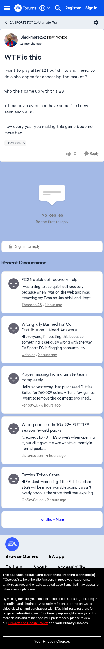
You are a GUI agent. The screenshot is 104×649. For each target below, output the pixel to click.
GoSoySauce (33, 500)
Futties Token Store (41, 475)
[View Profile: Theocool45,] (13, 283)
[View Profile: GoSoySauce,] (13, 479)
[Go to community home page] (25, 8)
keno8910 (30, 405)
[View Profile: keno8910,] (13, 378)
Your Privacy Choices (52, 641)
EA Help (13, 567)
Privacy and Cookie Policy (28, 623)
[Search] (58, 8)
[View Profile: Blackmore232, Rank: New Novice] (11, 40)
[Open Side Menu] (7, 8)
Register (73, 8)
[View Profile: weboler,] (13, 328)
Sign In (91, 8)
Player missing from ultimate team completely (54, 377)
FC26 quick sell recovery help (50, 279)
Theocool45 (32, 304)
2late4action (32, 455)
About (40, 567)
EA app (57, 556)
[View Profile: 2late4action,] (13, 428)
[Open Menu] (96, 22)
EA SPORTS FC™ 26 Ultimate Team (34, 22)
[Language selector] (45, 8)
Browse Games (21, 556)
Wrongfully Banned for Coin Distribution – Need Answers (49, 327)
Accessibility (71, 567)
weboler (28, 354)
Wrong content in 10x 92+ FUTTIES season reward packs (55, 427)
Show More (55, 519)
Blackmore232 (33, 37)
